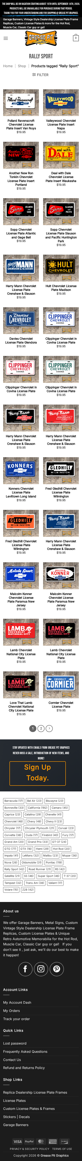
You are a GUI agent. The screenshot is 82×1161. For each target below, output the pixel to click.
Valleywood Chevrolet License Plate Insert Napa (61, 124)
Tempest (12, 882)
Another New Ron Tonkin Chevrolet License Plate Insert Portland (21, 178)
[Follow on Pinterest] (57, 969)
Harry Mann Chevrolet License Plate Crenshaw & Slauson (21, 289)
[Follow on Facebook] (25, 969)
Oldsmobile (32, 862)
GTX (26, 848)
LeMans (30, 855)
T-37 (70, 876)
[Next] (49, 728)
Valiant (55, 882)
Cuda (32, 835)
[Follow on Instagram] (41, 969)
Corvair (66, 828)
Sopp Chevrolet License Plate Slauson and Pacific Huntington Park (61, 235)
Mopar (69, 855)
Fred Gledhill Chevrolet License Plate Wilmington (61, 492)
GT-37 (59, 841)
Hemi (42, 848)
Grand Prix (38, 841)
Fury (68, 835)
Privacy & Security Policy (29, 1148)
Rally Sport (14, 869)
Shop (22, 66)
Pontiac (54, 862)
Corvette (12, 835)
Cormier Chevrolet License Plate (61, 704)
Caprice (12, 814)
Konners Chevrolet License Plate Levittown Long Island (21, 492)
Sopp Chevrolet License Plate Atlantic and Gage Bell (21, 233)
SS (29, 876)
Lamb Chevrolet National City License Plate (21, 653)
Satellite (12, 876)
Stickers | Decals (16, 1117)
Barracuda (13, 800)
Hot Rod (61, 848)
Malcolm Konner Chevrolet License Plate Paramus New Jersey (21, 599)
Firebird (50, 835)
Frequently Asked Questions (25, 1051)
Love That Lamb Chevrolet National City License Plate (21, 706)
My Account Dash (17, 1002)
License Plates (14, 1100)
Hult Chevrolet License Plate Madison (61, 287)
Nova (10, 862)
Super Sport (49, 876)
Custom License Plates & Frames (29, 1108)
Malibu (50, 855)
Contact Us (12, 1060)
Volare (11, 889)
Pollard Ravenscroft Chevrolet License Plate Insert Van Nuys (21, 124)
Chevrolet (13, 821)
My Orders (11, 1011)
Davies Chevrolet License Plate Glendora (21, 340)
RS (60, 869)
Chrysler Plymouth (39, 828)
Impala (11, 855)
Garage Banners (15, 1125)
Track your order (16, 1019)
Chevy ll (54, 821)
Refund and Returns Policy (24, 1068)
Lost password (14, 1043)
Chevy (34, 821)
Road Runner (40, 869)
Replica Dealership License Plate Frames (35, 1092)
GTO (10, 848)
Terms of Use (62, 1148)
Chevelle (53, 814)
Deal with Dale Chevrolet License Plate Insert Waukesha (61, 176)
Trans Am (35, 882)
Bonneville (14, 807)
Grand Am (14, 841)
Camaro (60, 807)
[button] (5, 38)
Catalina (33, 814)
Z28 (28, 889)
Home (8, 66)
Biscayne (54, 800)
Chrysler (12, 828)
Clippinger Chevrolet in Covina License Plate (61, 340)
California (38, 807)
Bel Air (34, 800)
